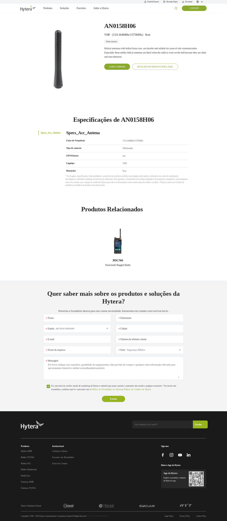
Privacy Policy (185, 516)
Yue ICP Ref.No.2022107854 (97, 516)
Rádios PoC (26, 463)
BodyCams (25, 476)
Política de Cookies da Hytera (137, 389)
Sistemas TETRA (28, 488)
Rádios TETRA (27, 457)
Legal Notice (168, 516)
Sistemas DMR (27, 482)
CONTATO (194, 8)
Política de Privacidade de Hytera (106, 389)
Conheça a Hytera (59, 451)
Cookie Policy (201, 516)
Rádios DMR (26, 451)
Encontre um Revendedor (63, 457)
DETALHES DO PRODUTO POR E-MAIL (155, 67)
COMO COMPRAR (117, 67)
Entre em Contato (59, 463)
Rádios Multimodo (29, 469)
